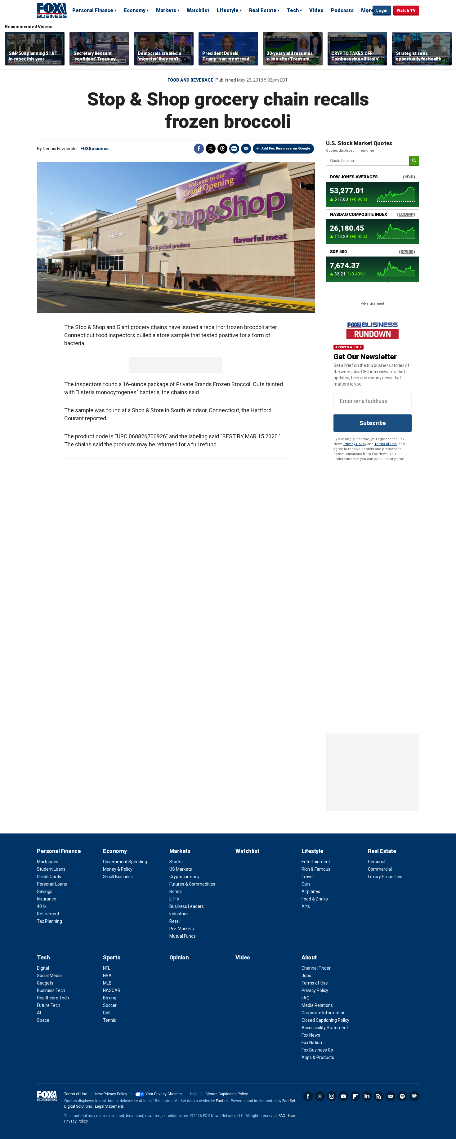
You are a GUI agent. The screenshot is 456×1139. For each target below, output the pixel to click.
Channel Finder (316, 968)
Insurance (46, 898)
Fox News (311, 1035)
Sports (111, 957)
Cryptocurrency (184, 876)
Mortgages (47, 861)
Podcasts (342, 10)
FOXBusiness (94, 148)
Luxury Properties (385, 876)
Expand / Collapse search (366, 11)
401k (42, 906)
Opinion (179, 957)
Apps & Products (318, 1057)
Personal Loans (52, 884)
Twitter (211, 149)
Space (43, 1020)
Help (193, 1094)
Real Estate (262, 10)
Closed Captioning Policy (325, 1020)
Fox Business (52, 10)
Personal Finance (92, 10)
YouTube (343, 1096)
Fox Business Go (317, 1049)
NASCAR (111, 990)
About (309, 957)
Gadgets (45, 982)
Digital (43, 968)
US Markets (180, 869)
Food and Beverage (190, 80)
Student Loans (51, 869)
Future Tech (48, 1005)
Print (234, 149)
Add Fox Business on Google (286, 148)
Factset (222, 1101)
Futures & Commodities (192, 884)
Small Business (118, 876)
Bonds (175, 891)
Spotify (402, 1096)
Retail (175, 921)
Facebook (199, 149)
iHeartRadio (414, 1096)
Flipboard (355, 1096)
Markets (166, 10)
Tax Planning (49, 921)
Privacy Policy (354, 444)
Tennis (109, 1020)
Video (316, 10)
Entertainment (316, 861)
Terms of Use (385, 444)
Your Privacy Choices (163, 1094)
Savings (44, 891)
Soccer (110, 1005)
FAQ (306, 997)
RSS (379, 1096)
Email (246, 149)
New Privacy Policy (111, 1094)
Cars (306, 884)
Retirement (48, 913)
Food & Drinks (315, 898)
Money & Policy (117, 869)
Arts (306, 906)
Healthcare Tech (53, 997)
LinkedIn (367, 1096)
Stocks (176, 861)
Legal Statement (109, 1106)
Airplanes (311, 891)
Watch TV (406, 10)
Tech (293, 10)
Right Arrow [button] (444, 48)
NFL (106, 968)
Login (381, 10)
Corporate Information (324, 1012)
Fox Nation (312, 1042)
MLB (107, 982)
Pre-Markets (181, 928)
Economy (134, 10)
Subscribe (373, 423)
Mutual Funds (182, 936)
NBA (107, 975)
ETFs (174, 898)
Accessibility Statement (325, 1027)
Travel (308, 876)
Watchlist (198, 10)
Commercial (380, 869)
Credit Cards (49, 876)
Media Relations (317, 1005)
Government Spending (125, 861)
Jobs (306, 975)
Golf (107, 1012)
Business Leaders (186, 906)
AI (39, 1012)
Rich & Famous (316, 869)
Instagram (332, 1096)
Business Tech (51, 990)
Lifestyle (228, 10)
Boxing (109, 997)
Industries (179, 913)
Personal (376, 861)
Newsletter (391, 1096)
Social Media (49, 975)
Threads (222, 149)
